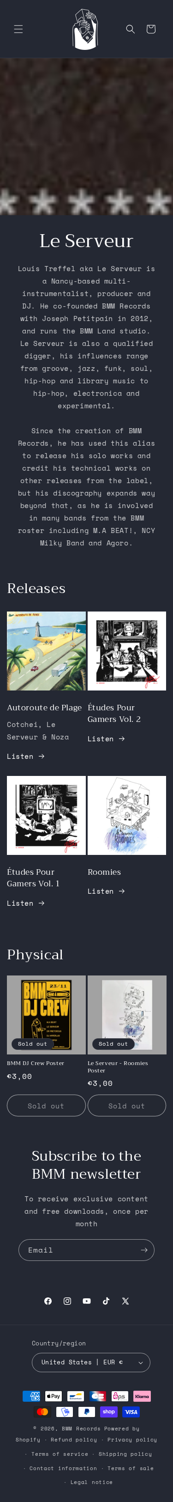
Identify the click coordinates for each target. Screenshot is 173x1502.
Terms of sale (130, 1468)
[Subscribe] (144, 1250)
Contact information (63, 1468)
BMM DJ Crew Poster (36, 1063)
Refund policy (74, 1439)
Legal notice (92, 1482)
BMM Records (81, 1428)
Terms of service (59, 1454)
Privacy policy (132, 1439)
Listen (20, 756)
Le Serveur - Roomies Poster (118, 1067)
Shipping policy (125, 1454)
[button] (18, 29)
